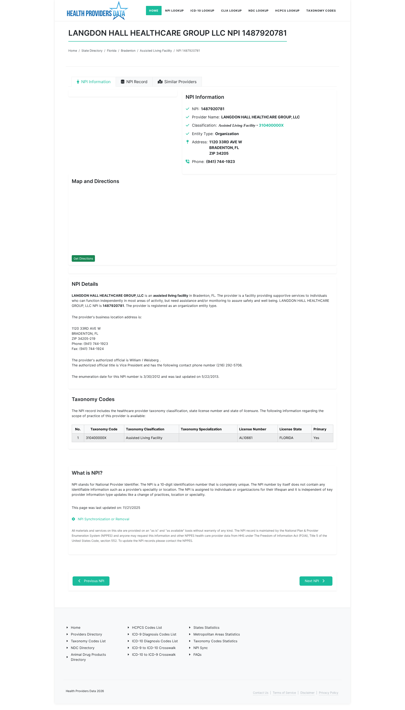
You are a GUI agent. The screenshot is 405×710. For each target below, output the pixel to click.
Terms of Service (284, 692)
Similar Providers (180, 81)
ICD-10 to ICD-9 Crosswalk (154, 654)
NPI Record (136, 81)
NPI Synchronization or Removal (103, 519)
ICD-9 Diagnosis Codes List (154, 634)
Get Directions (83, 258)
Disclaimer (307, 692)
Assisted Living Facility (156, 50)
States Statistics (206, 627)
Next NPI (312, 581)
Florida (111, 50)
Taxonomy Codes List (88, 641)
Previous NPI (93, 581)
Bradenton (128, 50)
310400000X (271, 125)
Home (72, 50)
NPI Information (95, 81)
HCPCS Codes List (147, 627)
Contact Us (260, 692)
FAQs (197, 654)
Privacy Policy (328, 692)
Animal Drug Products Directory (88, 657)
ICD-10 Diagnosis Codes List (155, 641)
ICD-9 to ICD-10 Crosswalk (154, 648)
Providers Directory (86, 634)
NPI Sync (200, 648)
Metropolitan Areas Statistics (216, 634)
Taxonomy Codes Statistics (215, 641)
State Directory (92, 50)
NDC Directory (82, 648)
